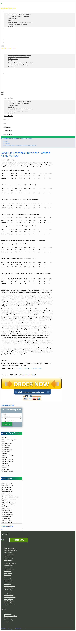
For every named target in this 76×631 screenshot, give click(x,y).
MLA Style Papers (9, 601)
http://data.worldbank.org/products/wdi (30, 368)
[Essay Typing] (1, 3)
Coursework (7, 571)
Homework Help (8, 565)
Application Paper (9, 588)
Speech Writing (8, 558)
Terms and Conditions (10, 616)
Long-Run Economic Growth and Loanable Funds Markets (20, 145)
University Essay (9, 595)
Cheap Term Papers (10, 563)
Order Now (7, 424)
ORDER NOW (18, 540)
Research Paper (9, 603)
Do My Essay (8, 573)
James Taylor (12, 160)
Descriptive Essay (9, 567)
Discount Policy (8, 620)
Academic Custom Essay (28, 375)
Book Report (7, 575)
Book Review (8, 552)
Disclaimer (7, 618)
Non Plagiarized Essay (10, 550)
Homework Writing (9, 548)
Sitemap (6, 622)
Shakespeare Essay (10, 586)
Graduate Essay (9, 556)
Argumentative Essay (10, 605)
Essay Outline (8, 593)
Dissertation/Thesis (9, 597)
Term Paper (7, 584)
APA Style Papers (9, 590)
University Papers (9, 569)
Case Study (7, 578)
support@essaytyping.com (8, 8)
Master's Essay (8, 582)
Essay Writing (8, 560)
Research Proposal (9, 554)
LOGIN (2, 46)
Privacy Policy (8, 614)
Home (6, 141)
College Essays (8, 599)
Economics (7, 143)
